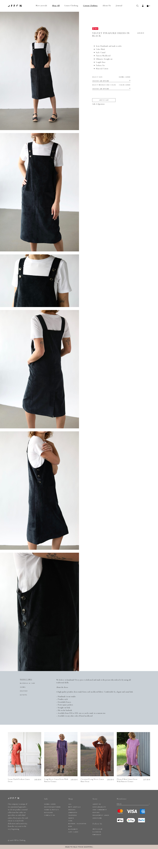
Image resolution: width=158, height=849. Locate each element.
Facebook (97, 832)
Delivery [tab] (24, 691)
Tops (70, 821)
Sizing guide (124, 77)
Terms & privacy (51, 810)
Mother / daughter (77, 823)
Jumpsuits (72, 812)
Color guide (124, 85)
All (69, 804)
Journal (119, 5)
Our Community (100, 810)
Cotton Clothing (90, 5)
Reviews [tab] (23, 695)
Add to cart (104, 100)
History (96, 812)
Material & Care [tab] (27, 683)
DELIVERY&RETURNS (52, 807)
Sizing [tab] (23, 687)
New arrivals (41, 5)
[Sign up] (149, 804)
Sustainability (99, 807)
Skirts (71, 818)
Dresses (71, 810)
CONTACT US (49, 815)
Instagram (97, 829)
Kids (70, 826)
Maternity (73, 829)
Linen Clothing (71, 5)
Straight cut (108, 59)
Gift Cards (73, 832)
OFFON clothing (14, 6)
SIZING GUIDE (50, 804)
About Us (106, 5)
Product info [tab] (26, 679)
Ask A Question (98, 104)
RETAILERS (48, 812)
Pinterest (97, 834)
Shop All (56, 5)
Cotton (105, 68)
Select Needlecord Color (111, 85)
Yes (103, 65)
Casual (102, 52)
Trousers (72, 815)
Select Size (111, 77)
